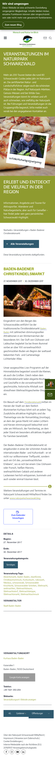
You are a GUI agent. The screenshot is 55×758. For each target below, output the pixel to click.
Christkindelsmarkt (32, 402)
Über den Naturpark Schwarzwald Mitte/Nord (24, 735)
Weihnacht (42, 585)
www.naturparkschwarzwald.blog (25, 498)
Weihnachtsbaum (24, 588)
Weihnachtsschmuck (30, 594)
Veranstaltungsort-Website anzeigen (20, 699)
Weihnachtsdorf (11, 591)
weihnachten (9, 588)
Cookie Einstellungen (13, 741)
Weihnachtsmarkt (11, 594)
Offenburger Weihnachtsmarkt (40, 713)
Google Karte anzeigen (19, 677)
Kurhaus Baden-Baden (14, 658)
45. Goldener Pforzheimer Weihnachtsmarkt (16, 713)
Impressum (8, 738)
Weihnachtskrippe (27, 591)
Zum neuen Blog (13, 24)
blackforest (36, 577)
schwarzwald (18, 582)
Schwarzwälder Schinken (26, 585)
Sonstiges (10, 564)
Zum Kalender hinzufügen (18, 516)
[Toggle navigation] (5, 39)
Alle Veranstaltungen (22, 243)
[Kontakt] (50, 394)
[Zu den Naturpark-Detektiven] (50, 384)
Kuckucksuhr (28, 579)
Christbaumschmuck (13, 579)
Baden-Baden (23, 577)
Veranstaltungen (21, 230)
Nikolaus (7, 582)
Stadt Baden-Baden (12, 606)
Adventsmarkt (10, 577)
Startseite (8, 230)
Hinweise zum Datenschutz (27, 738)
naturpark (39, 579)
